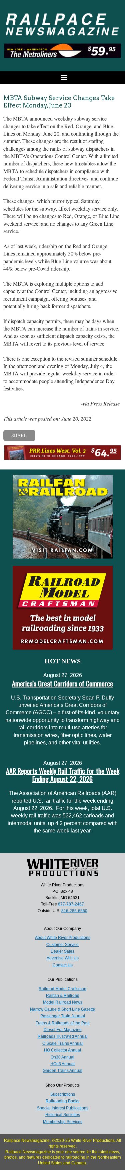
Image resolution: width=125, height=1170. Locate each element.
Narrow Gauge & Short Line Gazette (62, 1009)
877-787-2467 (71, 904)
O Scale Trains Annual (62, 1043)
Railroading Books (62, 1101)
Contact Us (63, 965)
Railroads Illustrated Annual (63, 1036)
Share (19, 435)
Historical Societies (62, 1114)
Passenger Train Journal (62, 1016)
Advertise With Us (63, 958)
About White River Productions (62, 937)
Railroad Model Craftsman (62, 988)
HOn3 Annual (62, 1064)
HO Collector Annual (62, 1050)
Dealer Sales (62, 951)
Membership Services (62, 1121)
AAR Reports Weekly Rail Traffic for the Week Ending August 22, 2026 (62, 775)
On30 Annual (62, 1057)
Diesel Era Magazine (63, 1029)
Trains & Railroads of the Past (62, 1023)
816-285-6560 (74, 910)
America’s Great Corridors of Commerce (62, 683)
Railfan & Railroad (62, 995)
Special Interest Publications (62, 1108)
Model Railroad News (62, 1002)
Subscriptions (62, 1094)
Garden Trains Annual (62, 1070)
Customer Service (62, 944)
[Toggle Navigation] (62, 77)
